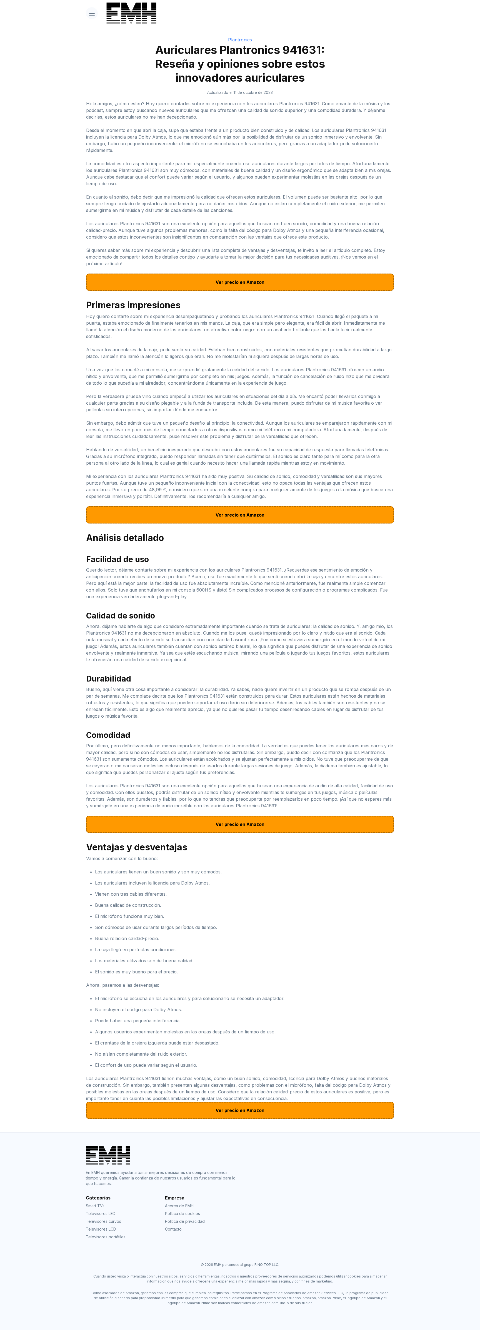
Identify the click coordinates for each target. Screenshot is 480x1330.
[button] (92, 13)
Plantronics (240, 39)
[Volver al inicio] (248, 13)
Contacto (173, 1229)
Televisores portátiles (106, 1236)
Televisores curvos (103, 1221)
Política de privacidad (185, 1221)
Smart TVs (95, 1205)
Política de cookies (182, 1213)
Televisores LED (101, 1213)
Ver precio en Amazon (240, 282)
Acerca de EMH (179, 1205)
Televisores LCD (101, 1229)
